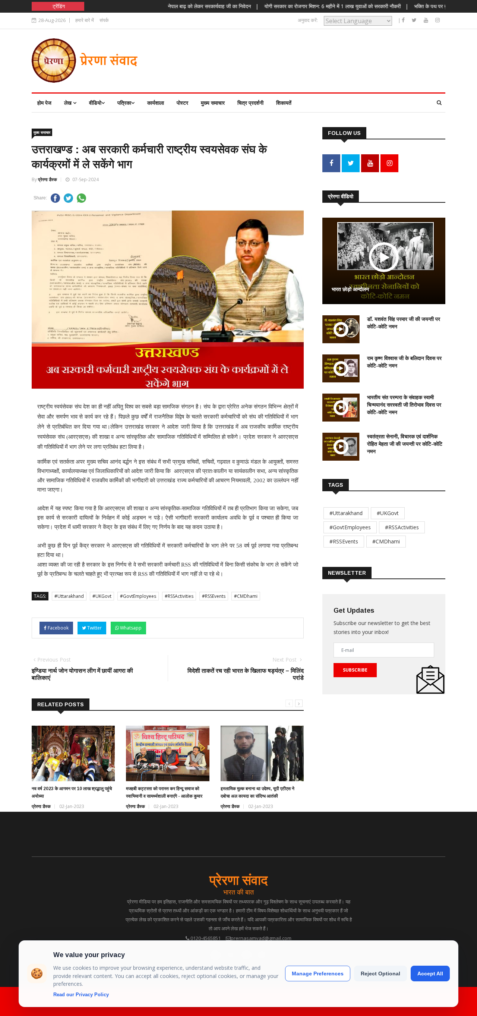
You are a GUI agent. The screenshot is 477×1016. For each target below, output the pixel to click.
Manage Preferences (318, 973)
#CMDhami (246, 596)
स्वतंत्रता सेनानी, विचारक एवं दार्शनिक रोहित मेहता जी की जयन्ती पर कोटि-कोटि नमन (404, 443)
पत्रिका (124, 102)
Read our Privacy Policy (81, 994)
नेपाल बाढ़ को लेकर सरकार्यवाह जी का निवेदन (190, 6)
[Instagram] (437, 19)
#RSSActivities (179, 596)
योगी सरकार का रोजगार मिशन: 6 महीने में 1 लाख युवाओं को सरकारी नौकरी (312, 6)
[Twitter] (415, 19)
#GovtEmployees (138, 596)
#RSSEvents (213, 596)
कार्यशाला (155, 102)
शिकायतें (283, 102)
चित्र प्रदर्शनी (250, 102)
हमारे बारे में (84, 20)
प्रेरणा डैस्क (47, 179)
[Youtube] (427, 19)
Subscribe (355, 670)
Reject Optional (380, 973)
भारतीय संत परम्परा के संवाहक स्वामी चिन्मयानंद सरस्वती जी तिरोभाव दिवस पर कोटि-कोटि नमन (404, 404)
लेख (68, 102)
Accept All (430, 973)
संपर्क (104, 20)
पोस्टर (182, 102)
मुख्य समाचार (213, 102)
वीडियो (95, 102)
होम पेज (44, 102)
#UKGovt (101, 596)
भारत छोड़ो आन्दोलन (350, 289)
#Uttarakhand (69, 596)
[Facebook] (404, 19)
